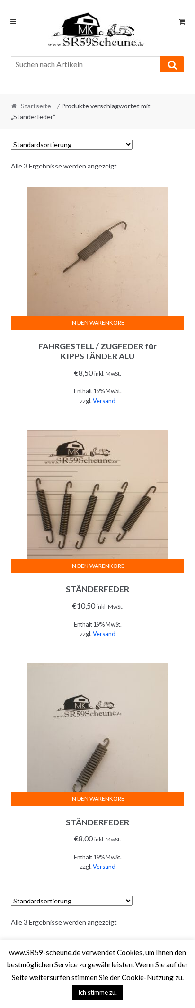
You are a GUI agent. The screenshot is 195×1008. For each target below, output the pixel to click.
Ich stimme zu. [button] (97, 992)
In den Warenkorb (98, 322)
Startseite (36, 106)
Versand (104, 401)
